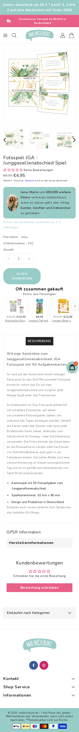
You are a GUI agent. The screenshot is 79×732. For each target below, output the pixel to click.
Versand (30, 180)
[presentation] (4, 140)
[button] (13, 170)
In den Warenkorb (22, 276)
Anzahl (8, 249)
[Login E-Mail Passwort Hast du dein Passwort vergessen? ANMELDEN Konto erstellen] (39, 35)
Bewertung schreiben (39, 587)
